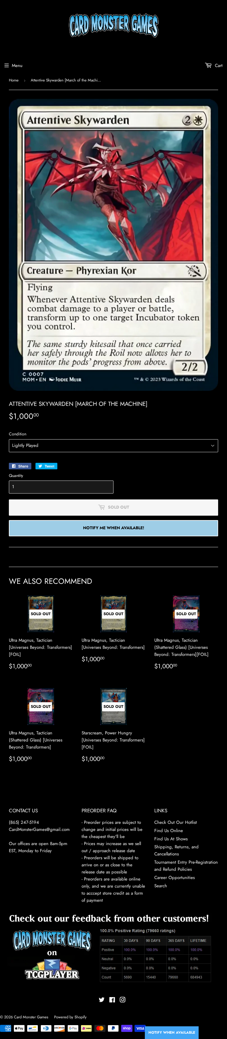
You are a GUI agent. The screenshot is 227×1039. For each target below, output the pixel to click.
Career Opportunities (174, 877)
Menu (17, 65)
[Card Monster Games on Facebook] (112, 1000)
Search (160, 886)
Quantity (16, 475)
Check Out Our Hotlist (175, 822)
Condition (17, 434)
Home (14, 80)
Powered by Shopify (70, 1017)
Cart (218, 65)
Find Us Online (168, 830)
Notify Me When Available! (113, 528)
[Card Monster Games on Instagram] (123, 1000)
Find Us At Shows (171, 839)
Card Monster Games (31, 1017)
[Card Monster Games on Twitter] (102, 1000)
